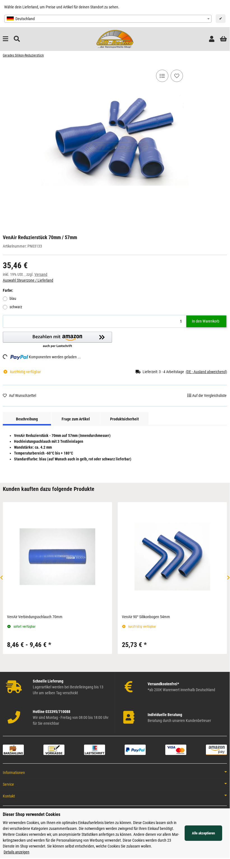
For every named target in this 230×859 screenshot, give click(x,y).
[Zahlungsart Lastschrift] (94, 749)
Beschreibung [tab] (27, 419)
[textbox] (107, 18)
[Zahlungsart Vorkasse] (53, 749)
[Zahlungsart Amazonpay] (216, 749)
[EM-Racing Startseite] (114, 38)
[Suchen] (17, 39)
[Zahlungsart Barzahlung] (13, 749)
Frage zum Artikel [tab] (76, 419)
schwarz (16, 307)
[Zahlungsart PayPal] (135, 749)
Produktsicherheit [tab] (124, 419)
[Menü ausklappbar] (5, 39)
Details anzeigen (16, 852)
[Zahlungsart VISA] (175, 749)
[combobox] (108, 19)
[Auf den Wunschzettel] (177, 76)
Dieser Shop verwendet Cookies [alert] (31, 814)
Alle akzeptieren (203, 833)
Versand (40, 274)
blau (13, 298)
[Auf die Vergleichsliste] (162, 76)
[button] (211, 39)
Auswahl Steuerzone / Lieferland (28, 280)
